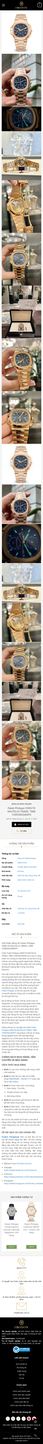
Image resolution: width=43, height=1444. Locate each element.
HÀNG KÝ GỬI (23, 824)
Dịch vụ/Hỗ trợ (21, 1364)
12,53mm (21, 913)
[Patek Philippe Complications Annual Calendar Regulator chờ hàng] (11, 1212)
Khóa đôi (21, 924)
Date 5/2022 (22, 880)
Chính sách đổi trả (21, 1402)
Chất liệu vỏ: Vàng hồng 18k (28, 908)
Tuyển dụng (21, 1371)
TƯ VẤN (23, 831)
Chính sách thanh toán (21, 1391)
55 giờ (20, 896)
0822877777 (26, 1079)
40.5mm (21, 871)
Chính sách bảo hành (21, 1398)
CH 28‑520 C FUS (24, 891)
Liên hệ (21, 1375)
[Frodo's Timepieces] (22, 5)
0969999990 (14, 1079)
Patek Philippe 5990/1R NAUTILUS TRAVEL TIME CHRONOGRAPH (19, 1030)
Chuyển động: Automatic (27, 867)
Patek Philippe (8, 990)
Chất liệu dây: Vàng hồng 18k (29, 875)
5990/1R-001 (22, 863)
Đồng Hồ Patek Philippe (22, 804)
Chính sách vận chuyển (22, 1395)
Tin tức (21, 1378)
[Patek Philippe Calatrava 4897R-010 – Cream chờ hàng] (31, 1212)
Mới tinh (31, 880)
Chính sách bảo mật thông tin (21, 1405)
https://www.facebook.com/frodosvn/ (20, 1170)
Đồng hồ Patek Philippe (27, 858)
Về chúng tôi (21, 1367)
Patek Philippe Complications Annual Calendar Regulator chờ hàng (12, 1230)
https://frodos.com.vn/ (22, 1163)
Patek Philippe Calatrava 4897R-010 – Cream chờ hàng (31, 1228)
